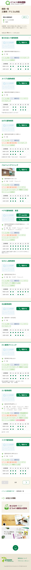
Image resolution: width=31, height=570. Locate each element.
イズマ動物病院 (7, 440)
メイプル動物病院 (8, 78)
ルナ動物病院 (7, 390)
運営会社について (22, 558)
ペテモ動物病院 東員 (10, 210)
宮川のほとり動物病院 (10, 38)
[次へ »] (26, 482)
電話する (24, 42)
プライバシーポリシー (23, 561)
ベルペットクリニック (10, 165)
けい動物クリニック (9, 345)
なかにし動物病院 (8, 261)
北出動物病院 (7, 304)
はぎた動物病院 (7, 120)
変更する (25, 17)
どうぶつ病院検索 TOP (8, 491)
